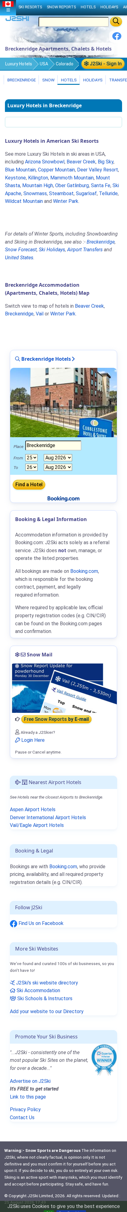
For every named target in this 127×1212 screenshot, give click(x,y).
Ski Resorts (30, 7)
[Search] (116, 22)
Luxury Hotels (18, 63)
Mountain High (37, 185)
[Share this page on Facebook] (117, 38)
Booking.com (63, 866)
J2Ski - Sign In (105, 64)
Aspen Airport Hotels (32, 809)
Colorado (64, 63)
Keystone (15, 178)
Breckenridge (21, 79)
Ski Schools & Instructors (44, 998)
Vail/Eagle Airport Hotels (37, 825)
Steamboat (61, 193)
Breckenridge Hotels (45, 358)
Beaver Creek (81, 162)
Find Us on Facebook (40, 923)
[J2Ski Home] (17, 20)
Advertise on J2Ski (30, 1081)
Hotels (68, 79)
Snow (48, 79)
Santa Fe (100, 185)
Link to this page (28, 1097)
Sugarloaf (86, 193)
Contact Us (22, 1117)
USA (44, 63)
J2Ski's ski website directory (46, 983)
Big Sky (105, 162)
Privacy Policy (25, 1109)
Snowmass (35, 193)
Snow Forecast (21, 250)
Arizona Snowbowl (44, 162)
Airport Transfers (85, 250)
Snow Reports (61, 7)
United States (19, 258)
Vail (39, 314)
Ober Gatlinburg (72, 185)
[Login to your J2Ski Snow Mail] (63, 688)
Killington (38, 178)
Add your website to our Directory (47, 1011)
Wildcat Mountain (24, 201)
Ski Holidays (52, 250)
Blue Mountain (20, 170)
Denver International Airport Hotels (48, 817)
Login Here (32, 740)
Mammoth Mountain (72, 178)
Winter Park (65, 201)
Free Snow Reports (56, 719)
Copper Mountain (56, 170)
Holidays (92, 79)
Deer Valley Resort (97, 170)
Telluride (108, 193)
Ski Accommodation (37, 990)
